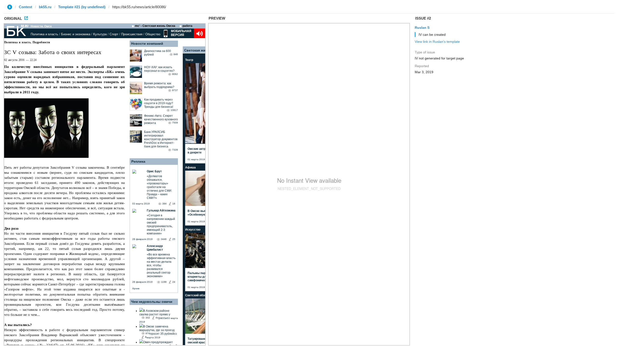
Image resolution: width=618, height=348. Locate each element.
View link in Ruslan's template (437, 42)
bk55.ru (45, 7)
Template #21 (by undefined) (81, 7)
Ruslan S (422, 27)
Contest (25, 7)
